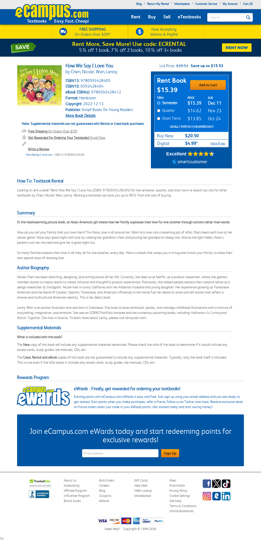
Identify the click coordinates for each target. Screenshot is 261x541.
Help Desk (140, 485)
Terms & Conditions (183, 506)
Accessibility (72, 485)
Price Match (177, 485)
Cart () (248, 4)
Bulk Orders (106, 480)
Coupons (105, 496)
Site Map (175, 501)
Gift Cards (141, 480)
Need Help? (112, 529)
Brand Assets (72, 501)
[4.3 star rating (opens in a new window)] (201, 153)
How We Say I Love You (39, 154)
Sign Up (170, 453)
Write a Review (38, 149)
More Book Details (81, 115)
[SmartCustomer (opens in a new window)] (189, 162)
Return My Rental (158, 4)
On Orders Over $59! (52, 131)
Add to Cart (208, 85)
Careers (104, 485)
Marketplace (182, 4)
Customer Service (206, 4)
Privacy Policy (178, 491)
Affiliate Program (75, 491)
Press (172, 480)
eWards (104, 501)
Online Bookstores (181, 511)
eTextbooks (189, 16)
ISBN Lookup (143, 491)
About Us (70, 480)
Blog (139, 4)
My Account (230, 4)
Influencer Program (77, 496)
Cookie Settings (179, 496)
